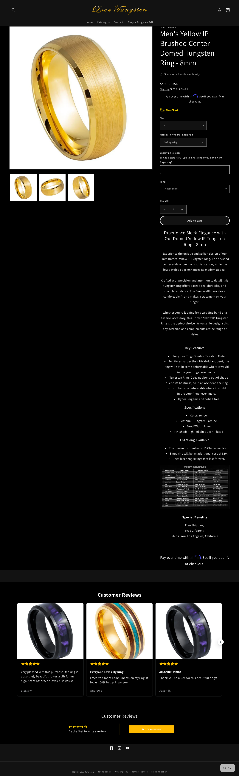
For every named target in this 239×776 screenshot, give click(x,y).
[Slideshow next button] (221, 642)
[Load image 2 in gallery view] (52, 187)
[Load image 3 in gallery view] (81, 187)
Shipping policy (159, 771)
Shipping (165, 89)
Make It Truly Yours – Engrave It (176, 134)
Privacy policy (121, 771)
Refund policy (104, 771)
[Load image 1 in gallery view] (23, 187)
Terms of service (140, 771)
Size (162, 118)
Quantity (164, 201)
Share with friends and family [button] (182, 74)
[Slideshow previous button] (18, 642)
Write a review (152, 729)
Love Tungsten (87, 772)
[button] (13, 10)
